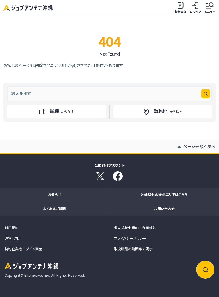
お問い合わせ (164, 209)
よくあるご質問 (54, 209)
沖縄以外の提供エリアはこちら (164, 195)
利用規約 (12, 228)
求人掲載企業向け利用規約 (135, 228)
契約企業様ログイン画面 (23, 249)
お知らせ (54, 195)
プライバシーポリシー (130, 239)
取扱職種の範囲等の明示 (133, 249)
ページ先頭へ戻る (199, 146)
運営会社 (12, 239)
